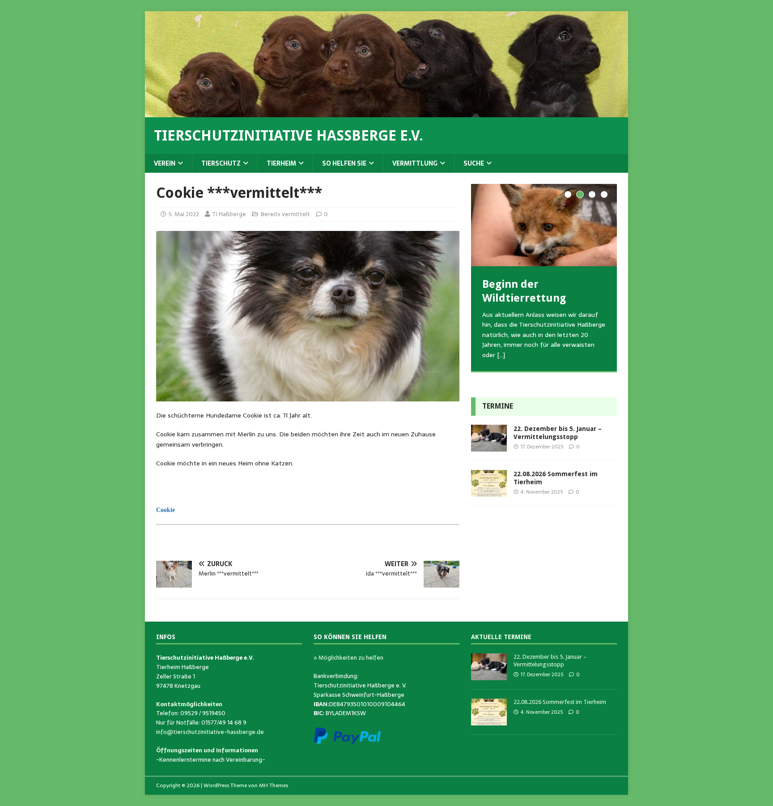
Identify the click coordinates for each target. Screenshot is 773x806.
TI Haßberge (229, 214)
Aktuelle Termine (501, 636)
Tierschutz (221, 163)
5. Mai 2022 (184, 214)
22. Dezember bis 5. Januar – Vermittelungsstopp (550, 660)
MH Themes (273, 785)
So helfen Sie (344, 163)
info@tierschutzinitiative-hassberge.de (210, 732)
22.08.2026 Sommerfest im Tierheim (560, 702)
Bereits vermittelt (285, 214)
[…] (501, 355)
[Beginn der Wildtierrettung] (544, 225)
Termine (497, 406)
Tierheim (281, 163)
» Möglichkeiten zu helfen (348, 657)
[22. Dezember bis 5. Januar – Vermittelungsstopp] (489, 447)
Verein (164, 163)
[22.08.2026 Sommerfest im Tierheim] (489, 492)
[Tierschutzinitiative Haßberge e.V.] (386, 112)
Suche (473, 163)
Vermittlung (414, 163)
